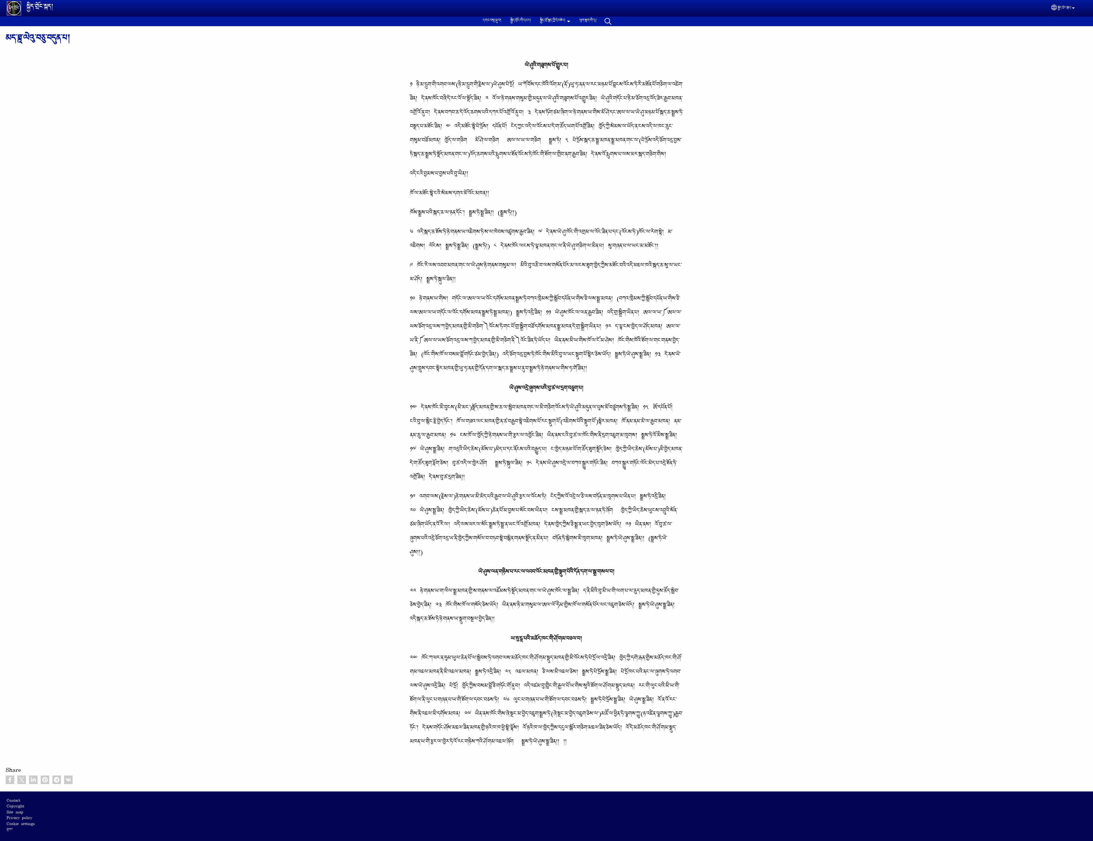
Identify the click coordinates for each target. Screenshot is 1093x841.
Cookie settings (21, 824)
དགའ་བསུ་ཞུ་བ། (492, 21)
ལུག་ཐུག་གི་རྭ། (588, 21)
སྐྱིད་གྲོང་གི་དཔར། (520, 21)
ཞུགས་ (10, 830)
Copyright (15, 807)
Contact (13, 801)
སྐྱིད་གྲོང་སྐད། (39, 8)
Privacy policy (19, 818)
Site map (15, 813)
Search (608, 21)
